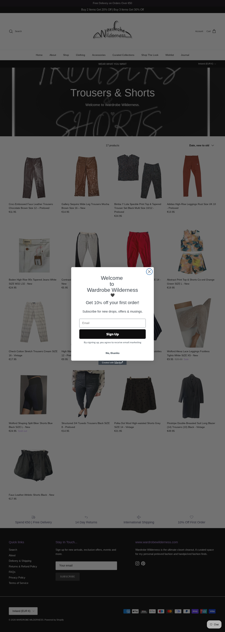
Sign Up (112, 334)
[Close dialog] (149, 272)
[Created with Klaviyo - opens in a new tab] (112, 363)
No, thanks (113, 353)
